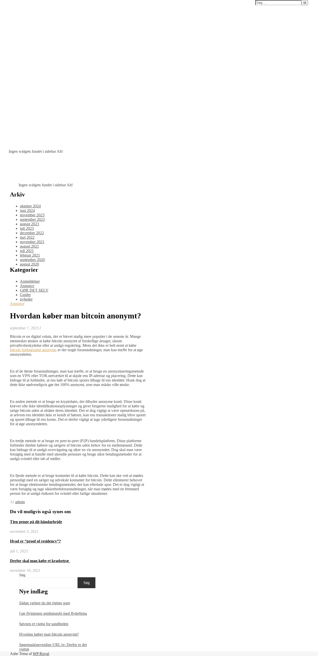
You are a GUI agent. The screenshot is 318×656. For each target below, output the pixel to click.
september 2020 (32, 260)
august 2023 (29, 224)
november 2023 (32, 215)
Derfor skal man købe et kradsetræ (40, 561)
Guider (25, 295)
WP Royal (41, 654)
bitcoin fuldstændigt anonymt (33, 350)
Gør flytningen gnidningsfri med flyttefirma (53, 613)
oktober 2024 (30, 206)
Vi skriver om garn (17, 2)
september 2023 (32, 219)
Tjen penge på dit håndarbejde (36, 522)
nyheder (26, 299)
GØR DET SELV (34, 290)
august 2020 (29, 264)
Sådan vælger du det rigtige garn (44, 603)
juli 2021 (27, 251)
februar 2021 (30, 255)
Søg (22, 575)
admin (20, 502)
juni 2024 (27, 210)
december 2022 (32, 233)
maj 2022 (27, 237)
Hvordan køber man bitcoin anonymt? (49, 634)
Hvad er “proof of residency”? (35, 541)
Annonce (27, 286)
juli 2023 (27, 228)
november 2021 (32, 242)
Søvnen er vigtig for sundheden (43, 624)
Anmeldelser (30, 281)
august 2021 (29, 246)
